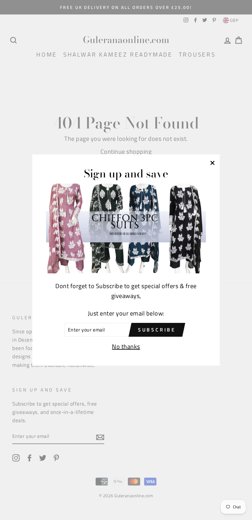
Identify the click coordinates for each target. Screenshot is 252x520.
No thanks (126, 346)
